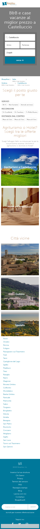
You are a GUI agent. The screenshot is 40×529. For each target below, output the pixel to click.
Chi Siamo (20, 475)
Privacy (20, 478)
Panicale (6, 397)
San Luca (7, 440)
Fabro (5, 404)
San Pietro (7, 424)
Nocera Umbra (9, 384)
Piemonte (7, 401)
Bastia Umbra (8, 394)
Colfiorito (7, 388)
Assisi (5, 338)
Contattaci (20, 497)
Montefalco (8, 391)
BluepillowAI (20, 500)
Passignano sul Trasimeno (14, 352)
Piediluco (7, 368)
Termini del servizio (20, 481)
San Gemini (8, 447)
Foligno (6, 348)
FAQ (20, 485)
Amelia (6, 417)
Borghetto (7, 411)
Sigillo (5, 437)
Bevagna (6, 420)
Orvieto (6, 342)
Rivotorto (7, 427)
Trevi (5, 371)
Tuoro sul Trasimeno (11, 443)
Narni (5, 378)
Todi (5, 355)
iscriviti (33, 507)
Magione (6, 381)
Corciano (7, 430)
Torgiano (7, 407)
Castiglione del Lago (11, 361)
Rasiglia (6, 374)
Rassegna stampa (20, 488)
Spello (5, 365)
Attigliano (7, 433)
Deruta (6, 414)
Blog (20, 491)
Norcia (6, 345)
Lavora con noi (20, 494)
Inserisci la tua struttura (20, 472)
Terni (5, 358)
